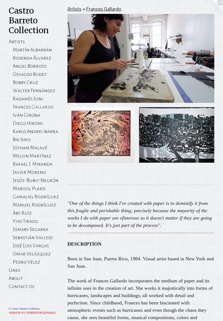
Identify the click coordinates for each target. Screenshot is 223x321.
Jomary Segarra (30, 229)
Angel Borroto (30, 66)
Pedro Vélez (26, 262)
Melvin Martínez (32, 156)
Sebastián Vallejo (33, 237)
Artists (17, 41)
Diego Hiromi (28, 123)
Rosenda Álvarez (32, 58)
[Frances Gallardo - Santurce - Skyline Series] (176, 134)
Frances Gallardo (33, 107)
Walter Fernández (34, 90)
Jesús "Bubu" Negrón (35, 180)
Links (14, 270)
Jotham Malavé (30, 147)
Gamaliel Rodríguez (36, 196)
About (16, 278)
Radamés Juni (28, 98)
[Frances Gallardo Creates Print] (140, 58)
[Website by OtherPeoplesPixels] (212, 11)
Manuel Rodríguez (34, 205)
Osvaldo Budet (30, 74)
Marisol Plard (29, 188)
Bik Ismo (22, 139)
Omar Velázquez (32, 254)
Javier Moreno (29, 172)
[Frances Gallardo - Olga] (101, 134)
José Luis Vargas (31, 245)
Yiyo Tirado (25, 221)
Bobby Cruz (25, 82)
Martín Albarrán (32, 50)
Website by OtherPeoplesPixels (32, 312)
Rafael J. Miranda (32, 164)
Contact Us (21, 286)
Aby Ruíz (22, 213)
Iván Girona (26, 115)
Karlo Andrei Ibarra (35, 131)
